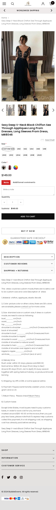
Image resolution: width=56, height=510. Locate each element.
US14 (18, 155)
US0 (19, 149)
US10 (4, 155)
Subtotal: (5, 208)
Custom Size (8, 149)
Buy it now (28, 231)
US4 (31, 149)
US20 (39, 155)
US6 (38, 149)
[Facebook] (2, 477)
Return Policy (34, 396)
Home (4, 17)
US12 (11, 155)
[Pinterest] (15, 477)
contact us (26, 306)
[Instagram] (21, 477)
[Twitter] (8, 477)
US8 (44, 149)
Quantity (5, 197)
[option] (28, 10)
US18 (32, 155)
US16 (25, 155)
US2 (25, 149)
